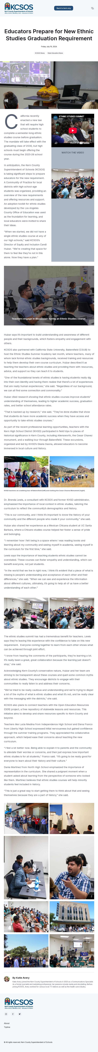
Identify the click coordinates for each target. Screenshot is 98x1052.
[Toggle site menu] (92, 8)
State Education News (55, 53)
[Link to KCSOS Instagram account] (6, 1014)
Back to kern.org (64, 8)
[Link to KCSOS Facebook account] (13, 1014)
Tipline (7, 1027)
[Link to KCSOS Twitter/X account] (20, 1014)
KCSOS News (40, 53)
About (6, 1023)
